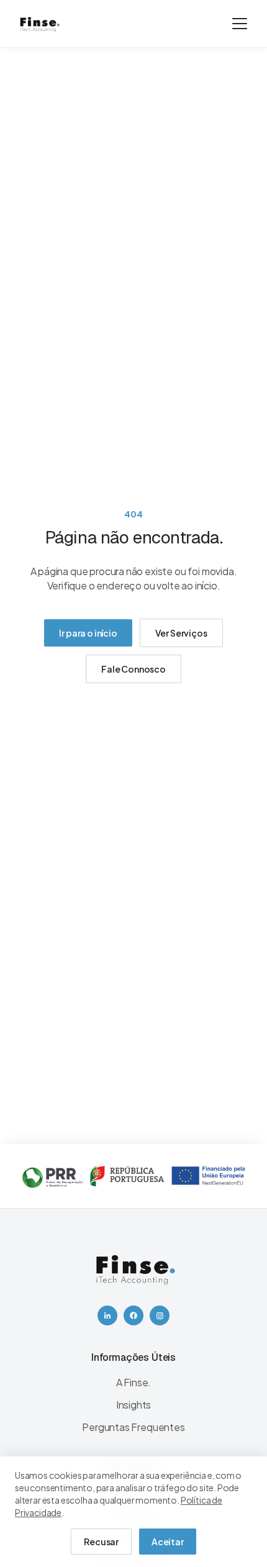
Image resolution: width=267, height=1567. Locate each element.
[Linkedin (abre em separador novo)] (107, 1315)
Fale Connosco (133, 668)
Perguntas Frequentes (133, 1426)
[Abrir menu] (239, 23)
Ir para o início (88, 632)
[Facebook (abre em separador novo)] (133, 1315)
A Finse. (134, 1382)
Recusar (101, 1541)
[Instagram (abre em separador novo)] (160, 1315)
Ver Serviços (181, 632)
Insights (134, 1404)
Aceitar (168, 1541)
